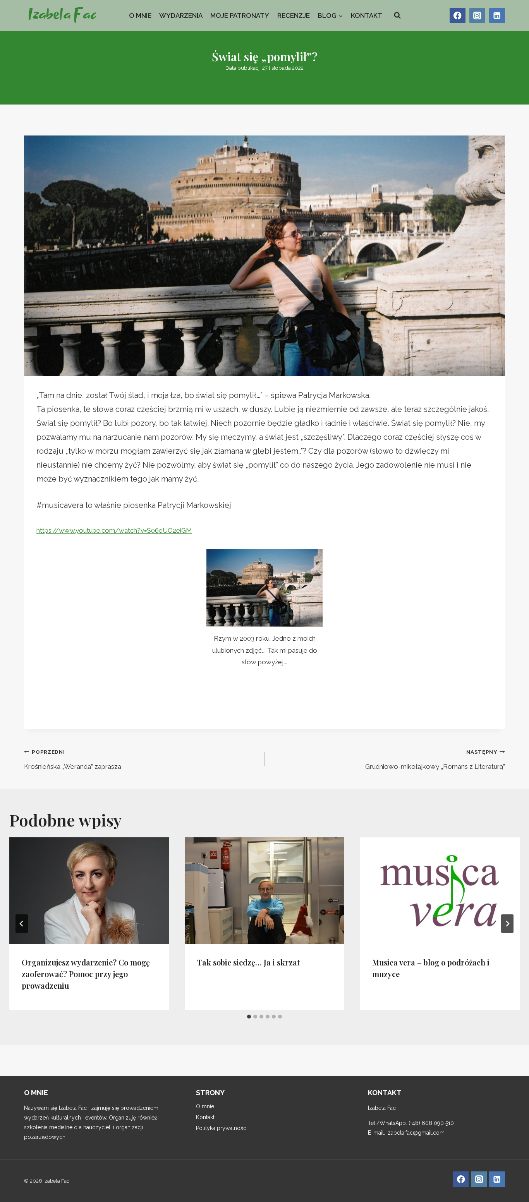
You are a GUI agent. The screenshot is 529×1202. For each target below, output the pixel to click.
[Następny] (507, 923)
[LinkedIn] (497, 16)
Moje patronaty (239, 15)
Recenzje (293, 15)
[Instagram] (477, 16)
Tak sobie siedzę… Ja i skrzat (248, 962)
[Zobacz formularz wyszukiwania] (397, 15)
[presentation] (89, 890)
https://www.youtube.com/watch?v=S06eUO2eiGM (114, 530)
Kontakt (366, 15)
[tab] (249, 1017)
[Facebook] (457, 16)
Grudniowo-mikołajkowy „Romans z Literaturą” (435, 759)
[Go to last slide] (21, 923)
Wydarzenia (181, 15)
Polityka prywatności (221, 1128)
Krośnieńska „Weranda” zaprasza (72, 759)
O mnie (140, 15)
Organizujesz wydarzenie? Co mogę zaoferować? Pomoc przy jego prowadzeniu (86, 973)
